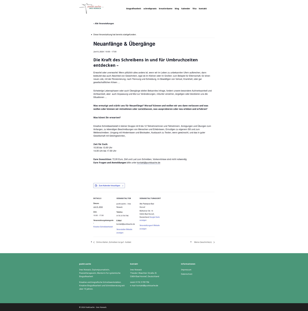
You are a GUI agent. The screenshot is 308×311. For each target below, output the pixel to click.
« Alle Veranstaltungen (103, 23)
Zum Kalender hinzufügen (109, 185)
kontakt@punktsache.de (148, 162)
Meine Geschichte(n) (203, 242)
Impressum (186, 269)
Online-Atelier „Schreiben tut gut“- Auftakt (113, 242)
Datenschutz (186, 274)
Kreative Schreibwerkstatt (103, 226)
